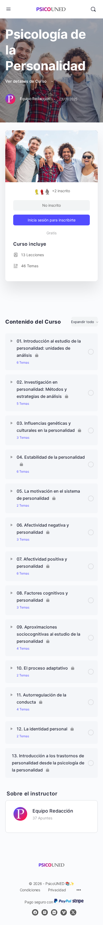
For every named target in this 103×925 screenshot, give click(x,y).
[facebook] (35, 912)
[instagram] (44, 912)
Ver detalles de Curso (26, 81)
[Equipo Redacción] (20, 813)
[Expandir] (11, 341)
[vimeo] (63, 912)
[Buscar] (93, 9)
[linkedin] (54, 912)
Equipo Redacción (52, 811)
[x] (73, 912)
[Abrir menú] (8, 9)
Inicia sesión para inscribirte (52, 220)
